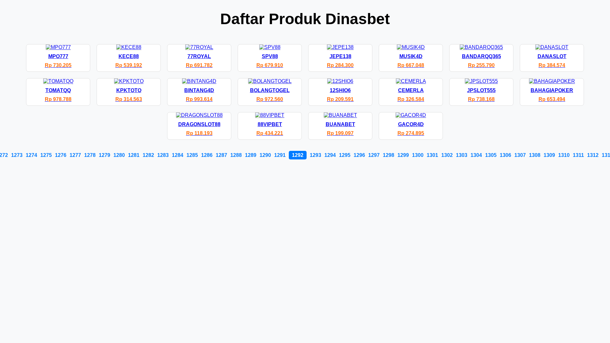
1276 (60, 155)
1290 (265, 155)
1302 (447, 155)
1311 (578, 155)
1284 (177, 155)
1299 (403, 155)
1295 (344, 155)
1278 (90, 155)
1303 (461, 155)
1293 (315, 155)
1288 (236, 155)
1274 (31, 155)
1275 (46, 155)
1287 (221, 155)
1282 (148, 155)
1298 (388, 155)
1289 (250, 155)
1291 (280, 155)
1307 (520, 155)
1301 (432, 155)
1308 (534, 155)
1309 (549, 155)
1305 (491, 155)
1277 (75, 155)
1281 (133, 155)
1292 (297, 155)
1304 (476, 155)
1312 (593, 155)
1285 (192, 155)
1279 (104, 155)
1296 (359, 155)
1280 (119, 155)
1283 (163, 155)
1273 (17, 155)
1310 (564, 155)
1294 (330, 155)
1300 (418, 155)
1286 (207, 155)
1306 (505, 155)
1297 (374, 155)
